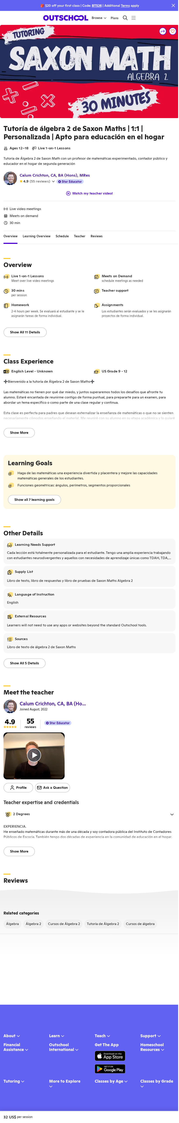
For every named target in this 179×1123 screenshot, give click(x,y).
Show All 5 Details (24, 663)
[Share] (163, 31)
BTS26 (97, 5)
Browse (97, 18)
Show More (19, 432)
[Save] (172, 31)
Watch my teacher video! (92, 193)
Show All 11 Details (25, 332)
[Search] (125, 18)
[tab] (10, 236)
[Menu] (133, 18)
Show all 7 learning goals (34, 499)
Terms (125, 5)
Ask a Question (55, 787)
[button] (89, 814)
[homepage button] (65, 18)
